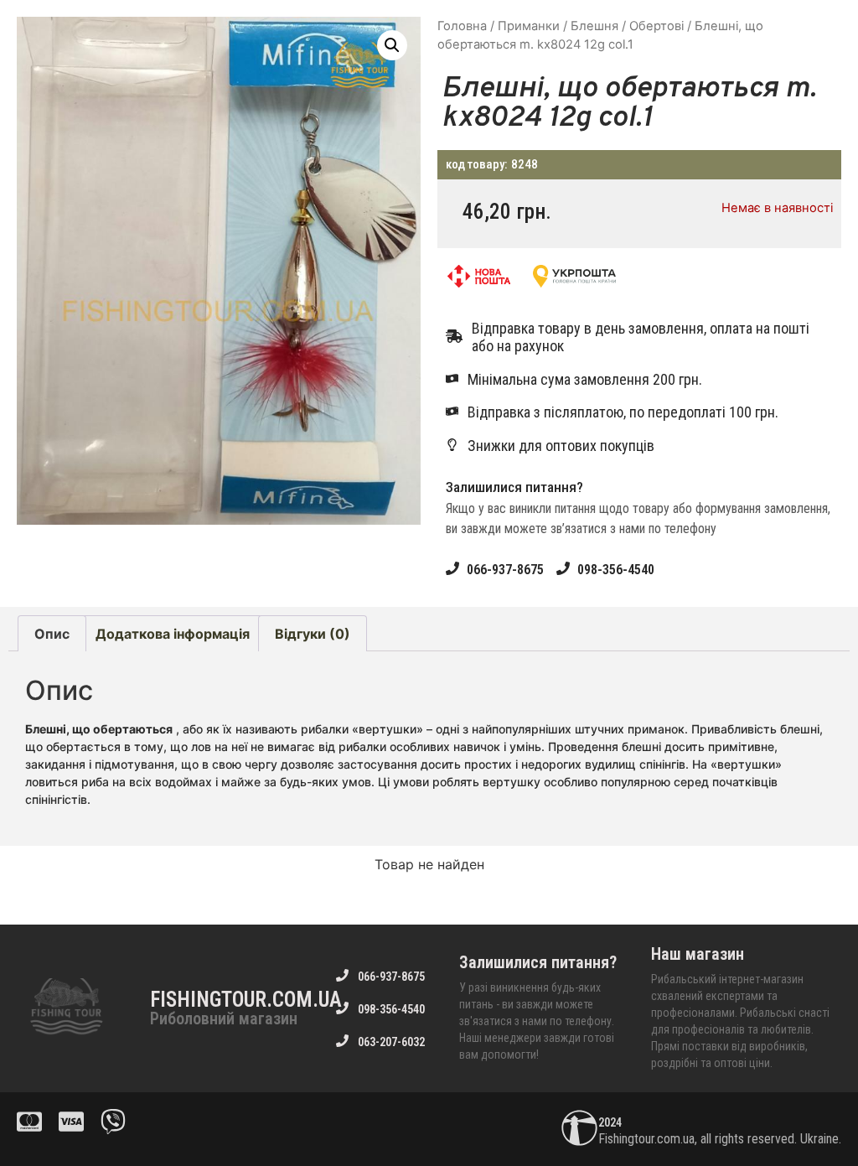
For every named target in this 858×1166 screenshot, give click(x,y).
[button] (392, 45)
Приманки (529, 26)
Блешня (594, 26)
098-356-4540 (615, 570)
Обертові (656, 26)
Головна (462, 26)
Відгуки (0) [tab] (312, 633)
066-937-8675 (505, 570)
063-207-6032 (391, 1042)
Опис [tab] (52, 633)
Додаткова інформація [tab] (173, 633)
